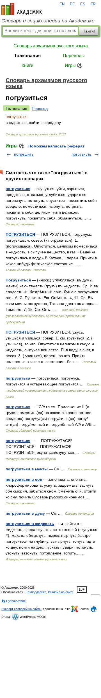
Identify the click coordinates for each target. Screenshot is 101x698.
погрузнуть (81, 154)
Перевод (40, 108)
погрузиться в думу (25, 513)
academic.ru (21, 9)
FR (93, 4)
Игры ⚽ (73, 65)
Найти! (88, 31)
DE (72, 4)
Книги (27, 65)
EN (62, 4)
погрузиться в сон (24, 479)
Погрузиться (18, 280)
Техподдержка (36, 592)
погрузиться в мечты (27, 469)
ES (82, 4)
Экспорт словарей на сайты (21, 609)
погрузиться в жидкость (30, 523)
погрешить (23, 154)
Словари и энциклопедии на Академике (48, 21)
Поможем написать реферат (56, 146)
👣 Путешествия (13, 601)
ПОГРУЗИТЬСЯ (20, 234)
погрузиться (18, 188)
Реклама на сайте (61, 592)
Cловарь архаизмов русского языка (50, 45)
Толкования (27, 55)
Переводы (74, 55)
